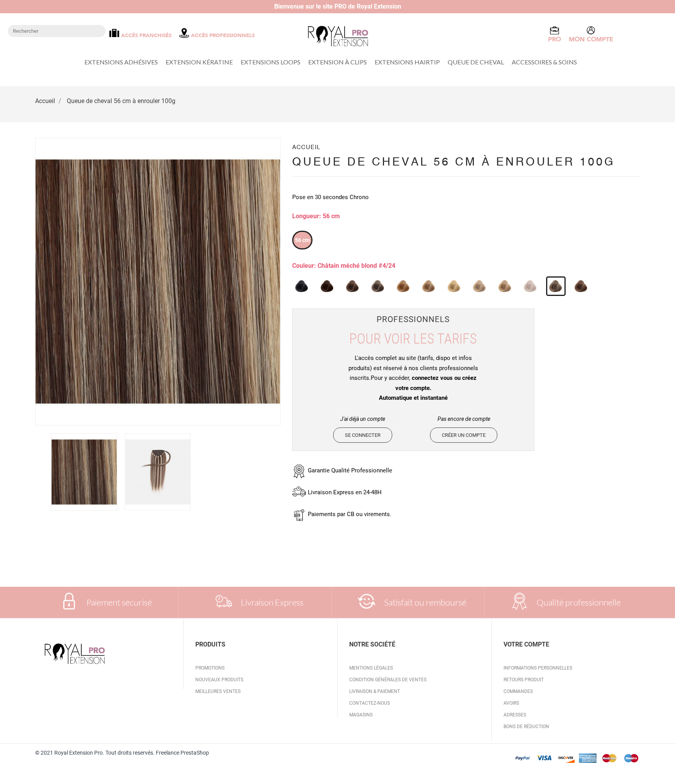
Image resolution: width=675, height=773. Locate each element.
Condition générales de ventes (388, 679)
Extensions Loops (270, 62)
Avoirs (511, 703)
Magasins (361, 715)
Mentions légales (371, 668)
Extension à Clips (337, 62)
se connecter (362, 435)
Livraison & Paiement (374, 691)
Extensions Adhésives (121, 62)
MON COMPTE (591, 39)
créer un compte (464, 435)
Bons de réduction (526, 726)
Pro (554, 39)
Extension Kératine (199, 62)
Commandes (518, 691)
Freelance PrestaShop (182, 753)
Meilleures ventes (218, 691)
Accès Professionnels (223, 35)
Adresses (515, 715)
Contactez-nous (369, 703)
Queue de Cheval (476, 62)
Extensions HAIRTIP (407, 62)
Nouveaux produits (219, 679)
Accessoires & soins (544, 62)
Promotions (210, 668)
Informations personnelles (538, 668)
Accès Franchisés (146, 35)
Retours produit (524, 679)
